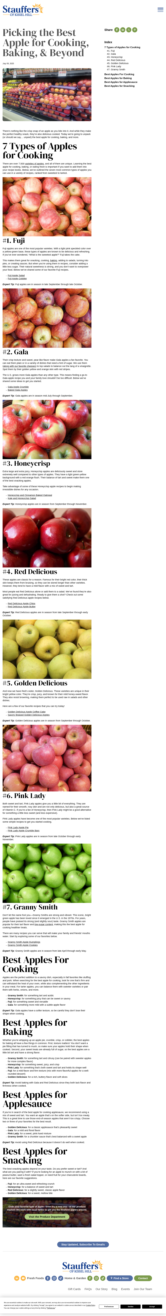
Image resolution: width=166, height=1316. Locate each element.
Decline (130, 1307)
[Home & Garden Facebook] (89, 1278)
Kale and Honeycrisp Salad (22, 498)
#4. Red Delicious (116, 60)
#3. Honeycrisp (115, 57)
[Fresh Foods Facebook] (47, 1278)
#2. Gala (111, 54)
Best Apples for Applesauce (120, 82)
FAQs (88, 1289)
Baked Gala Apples (18, 390)
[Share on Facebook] (117, 29)
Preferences (109, 1307)
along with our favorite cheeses (19, 366)
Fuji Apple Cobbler (17, 278)
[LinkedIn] (16, 1278)
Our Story (102, 1289)
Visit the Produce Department (47, 1216)
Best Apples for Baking (118, 78)
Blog (114, 1289)
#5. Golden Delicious (118, 63)
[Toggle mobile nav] (160, 10)
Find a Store (121, 1278)
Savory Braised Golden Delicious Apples (29, 715)
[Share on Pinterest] (135, 29)
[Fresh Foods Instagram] (54, 1278)
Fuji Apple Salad (16, 275)
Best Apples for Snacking (119, 86)
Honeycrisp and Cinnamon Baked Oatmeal (30, 495)
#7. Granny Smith (116, 69)
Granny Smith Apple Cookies (23, 945)
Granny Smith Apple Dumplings (24, 942)
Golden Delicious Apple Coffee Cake (27, 712)
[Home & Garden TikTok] (102, 1278)
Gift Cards (74, 1289)
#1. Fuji (111, 51)
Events (125, 1289)
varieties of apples (34, 163)
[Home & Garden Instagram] (96, 1278)
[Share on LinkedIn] (123, 29)
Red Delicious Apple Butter (22, 606)
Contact (143, 1278)
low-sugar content (43, 924)
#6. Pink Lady (114, 66)
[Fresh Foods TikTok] (60, 1278)
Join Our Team (143, 1289)
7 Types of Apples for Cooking (122, 47)
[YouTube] (23, 1278)
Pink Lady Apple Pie (18, 827)
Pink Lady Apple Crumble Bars (23, 830)
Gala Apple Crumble (18, 387)
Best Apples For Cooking (119, 74)
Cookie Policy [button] (90, 1305)
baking (53, 260)
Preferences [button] (51, 1308)
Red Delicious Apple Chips (21, 603)
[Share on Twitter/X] (129, 29)
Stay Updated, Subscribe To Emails (83, 1244)
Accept (152, 1307)
